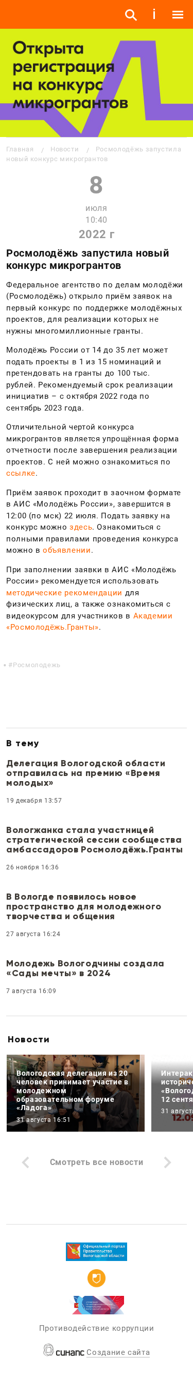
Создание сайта (118, 1352)
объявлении (67, 550)
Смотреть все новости (97, 1162)
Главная (19, 149)
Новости (64, 149)
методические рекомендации (64, 592)
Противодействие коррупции (96, 1328)
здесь (80, 527)
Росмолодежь (37, 665)
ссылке (21, 473)
